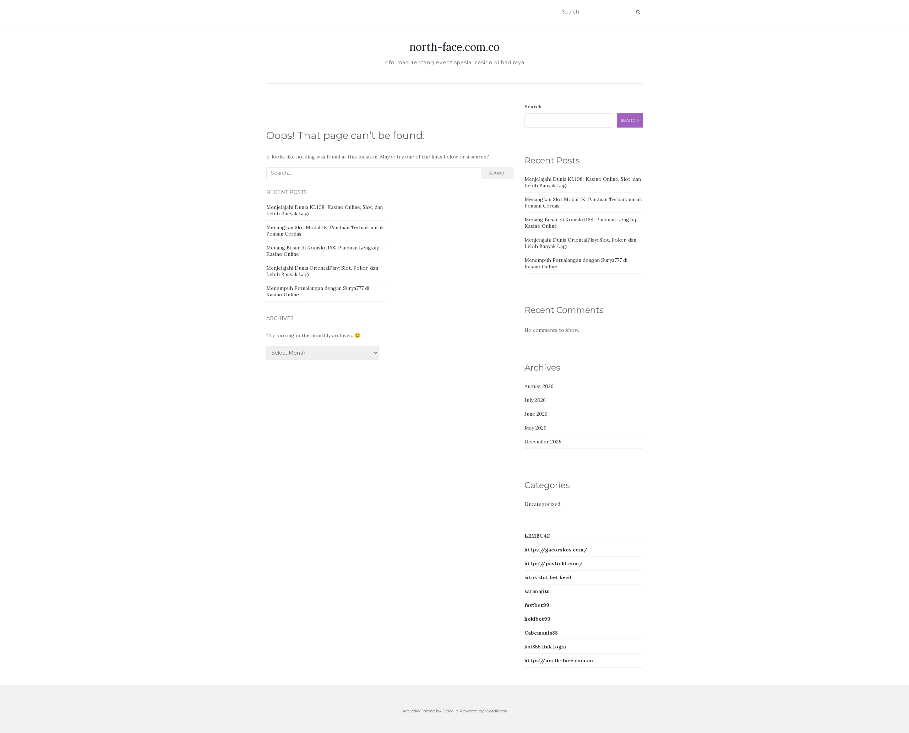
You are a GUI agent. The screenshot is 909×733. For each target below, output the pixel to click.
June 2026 (536, 414)
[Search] (638, 12)
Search (497, 173)
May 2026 (535, 428)
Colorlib (450, 710)
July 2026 (535, 400)
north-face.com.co (454, 47)
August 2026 (539, 386)
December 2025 (542, 441)
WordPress (496, 710)
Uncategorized (542, 504)
